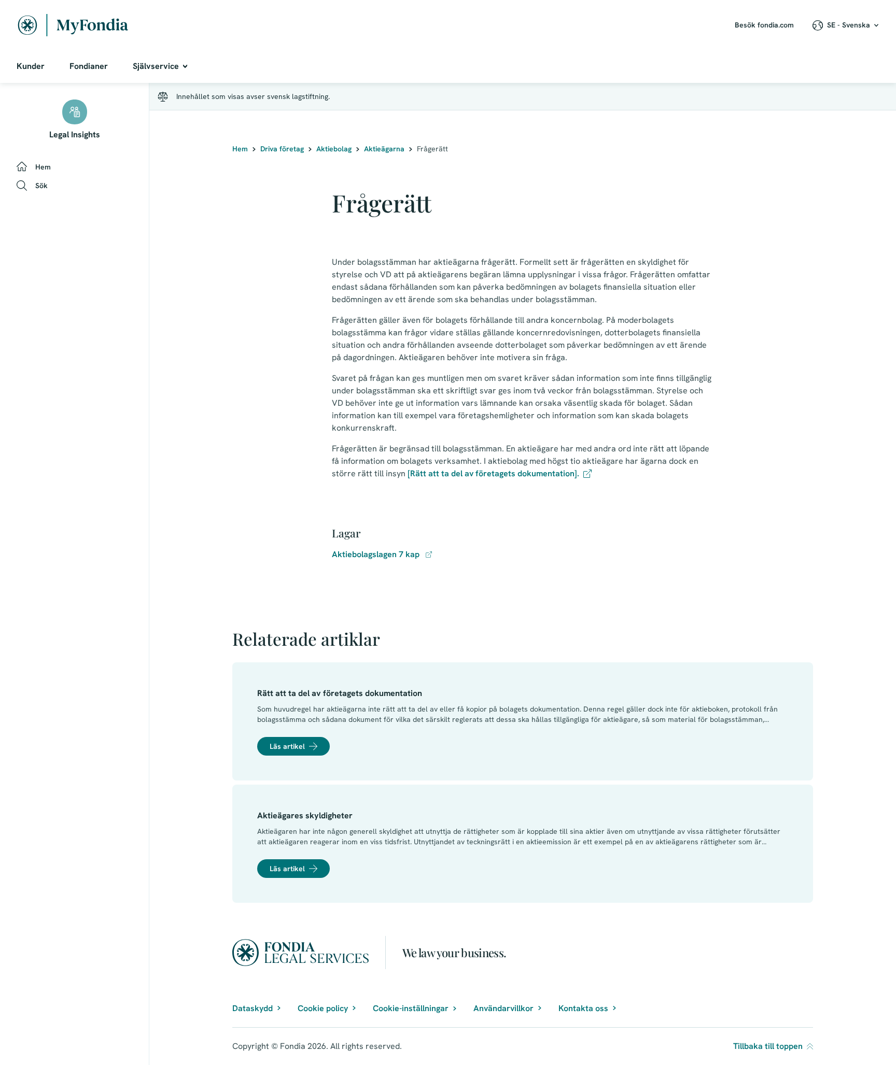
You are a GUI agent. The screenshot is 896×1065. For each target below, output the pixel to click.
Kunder (31, 66)
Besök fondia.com (764, 25)
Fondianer (88, 66)
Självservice (156, 66)
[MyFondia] (73, 25)
